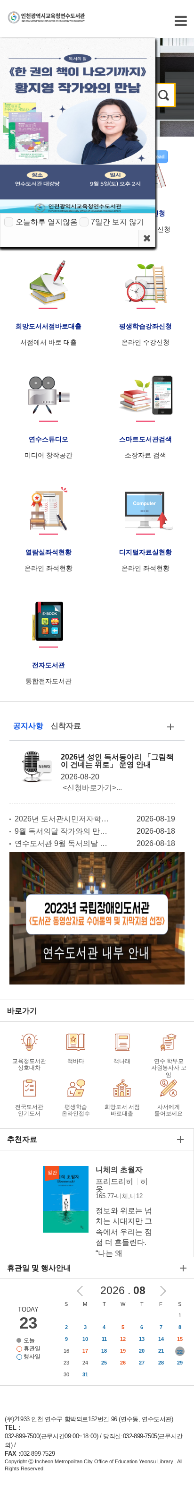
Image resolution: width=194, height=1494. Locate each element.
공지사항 (28, 726)
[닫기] (146, 238)
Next (163, 1291)
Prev (80, 1291)
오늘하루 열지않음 (47, 222)
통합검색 (163, 95)
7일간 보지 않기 (117, 222)
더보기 (170, 729)
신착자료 (66, 726)
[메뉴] (181, 21)
